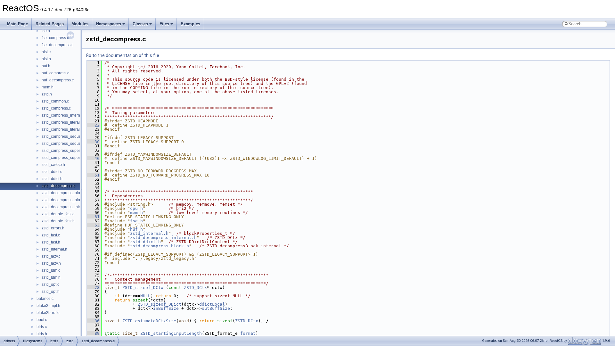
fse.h (46, 31)
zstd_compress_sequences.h (67, 143)
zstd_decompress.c (58, 186)
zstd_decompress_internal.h (66, 207)
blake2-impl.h (48, 305)
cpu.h (136, 208)
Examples (190, 23)
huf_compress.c (55, 73)
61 (93, 216)
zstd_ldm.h (51, 277)
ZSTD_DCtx (195, 287)
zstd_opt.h (51, 291)
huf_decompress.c (58, 80)
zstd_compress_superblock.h (67, 157)
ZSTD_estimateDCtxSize (149, 320)
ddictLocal (212, 304)
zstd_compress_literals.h (63, 129)
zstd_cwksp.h (53, 164)
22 (93, 125)
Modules (79, 23)
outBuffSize (216, 308)
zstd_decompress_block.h (64, 200)
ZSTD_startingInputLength (171, 333)
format (248, 333)
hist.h (46, 59)
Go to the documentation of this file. (123, 55)
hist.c (46, 52)
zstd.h (47, 94)
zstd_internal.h (54, 249)
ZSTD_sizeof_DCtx (142, 287)
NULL (145, 295)
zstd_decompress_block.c (64, 193)
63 (93, 225)
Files (164, 23)
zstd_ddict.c (52, 171)
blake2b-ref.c (48, 312)
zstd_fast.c (51, 235)
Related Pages (50, 23)
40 (93, 158)
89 (93, 333)
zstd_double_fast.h (58, 221)
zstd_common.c (55, 101)
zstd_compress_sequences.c (67, 136)
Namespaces (108, 23)
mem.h (47, 87)
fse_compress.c (55, 38)
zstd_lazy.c (51, 256)
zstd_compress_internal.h (64, 115)
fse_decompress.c (57, 45)
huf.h (46, 66)
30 (93, 141)
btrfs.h (42, 334)
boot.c (42, 319)
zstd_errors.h (53, 228)
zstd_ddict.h (52, 179)
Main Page (17, 23)
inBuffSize (166, 308)
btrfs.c (42, 327)
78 (93, 287)
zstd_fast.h (51, 242)
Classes (140, 23)
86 (93, 320)
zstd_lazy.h (51, 263)
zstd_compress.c (56, 108)
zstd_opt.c (50, 284)
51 (93, 175)
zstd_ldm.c (51, 270)
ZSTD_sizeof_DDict (159, 304)
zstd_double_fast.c (58, 214)
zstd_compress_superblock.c (67, 150)
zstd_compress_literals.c (63, 122)
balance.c (45, 298)
